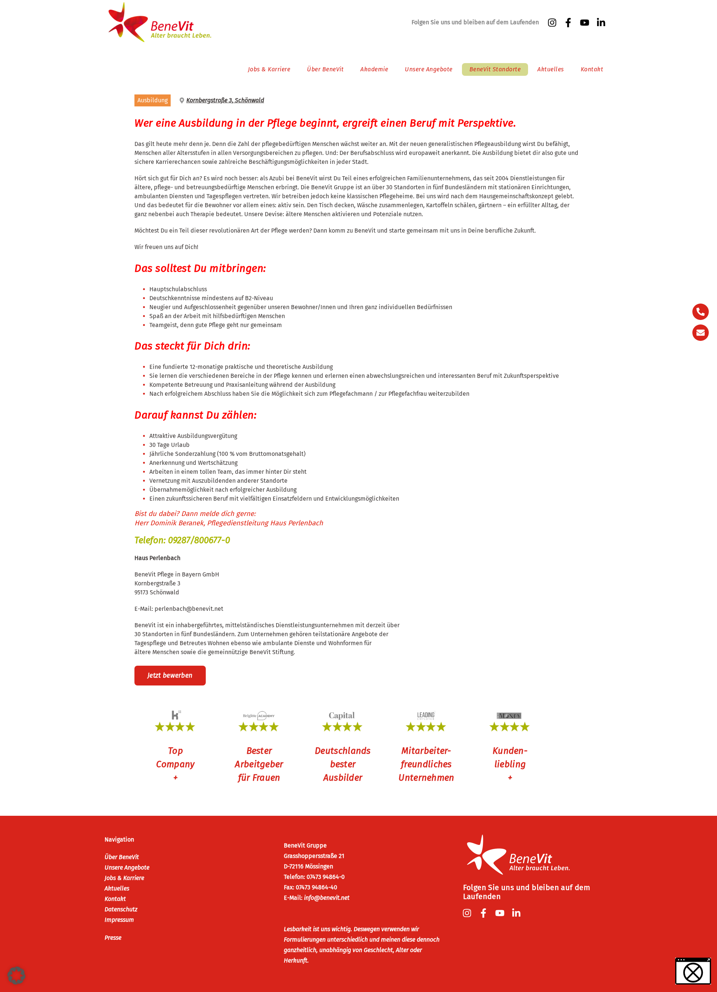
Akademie (374, 69)
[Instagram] (553, 22)
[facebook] (569, 22)
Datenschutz (121, 909)
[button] (16, 975)
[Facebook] (484, 913)
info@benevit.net (327, 897)
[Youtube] (585, 22)
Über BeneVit (325, 69)
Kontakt (592, 69)
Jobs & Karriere (269, 69)
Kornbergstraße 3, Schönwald (225, 100)
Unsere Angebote (429, 69)
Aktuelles (550, 69)
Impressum (119, 919)
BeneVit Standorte (495, 69)
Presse (113, 937)
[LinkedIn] (602, 22)
